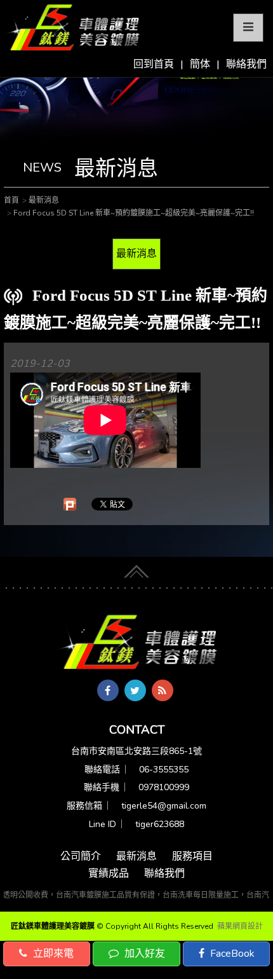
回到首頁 (153, 64)
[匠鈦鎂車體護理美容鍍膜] (136, 643)
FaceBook (231, 954)
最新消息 (136, 254)
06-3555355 (164, 769)
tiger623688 (159, 824)
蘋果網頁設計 (240, 926)
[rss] (162, 690)
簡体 (200, 64)
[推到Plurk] (69, 504)
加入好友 (143, 954)
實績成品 (108, 873)
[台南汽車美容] (71, 28)
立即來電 (52, 954)
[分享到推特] (135, 690)
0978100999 (163, 787)
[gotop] (136, 569)
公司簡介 (80, 856)
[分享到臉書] (108, 690)
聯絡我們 (246, 64)
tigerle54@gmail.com (163, 806)
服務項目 (192, 856)
